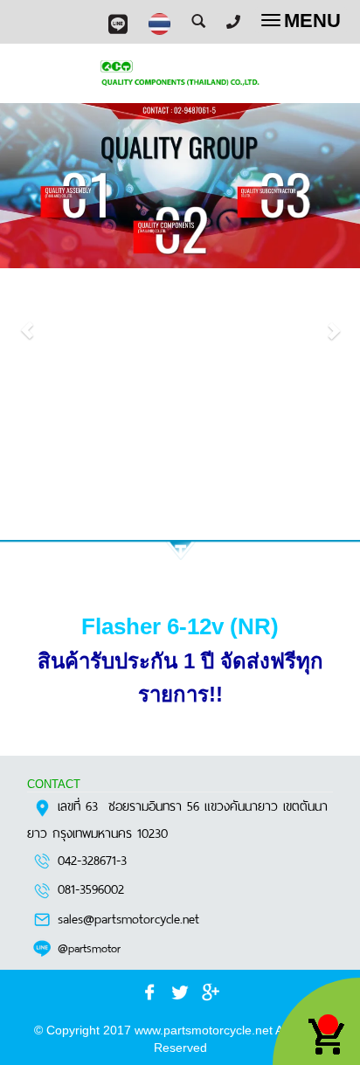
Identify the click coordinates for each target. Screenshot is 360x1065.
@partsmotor (89, 947)
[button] (27, 321)
